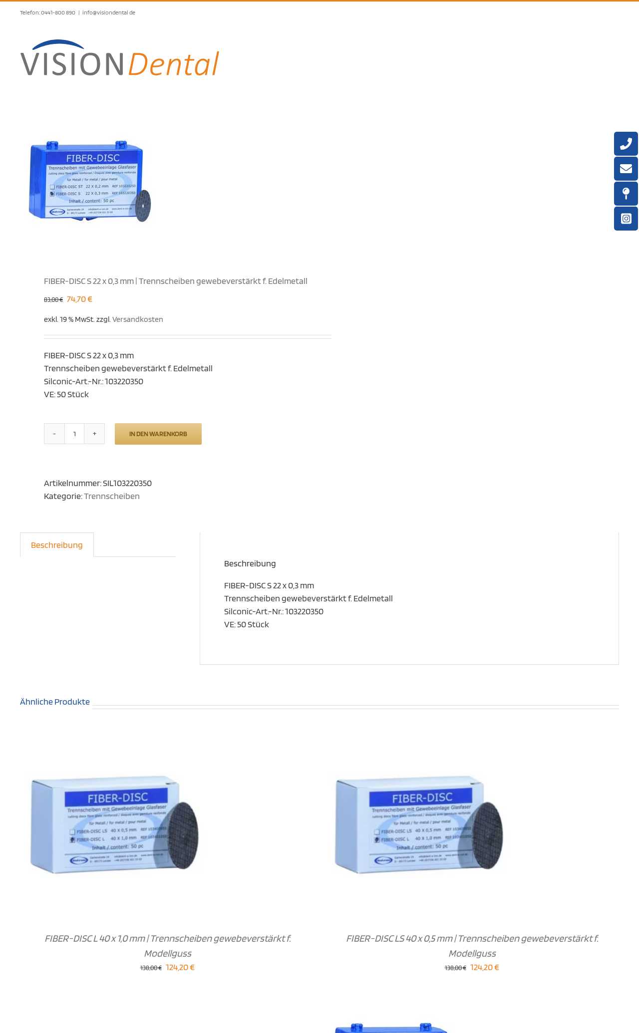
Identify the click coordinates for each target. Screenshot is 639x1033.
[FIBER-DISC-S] (164, 180)
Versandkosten (137, 319)
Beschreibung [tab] (57, 544)
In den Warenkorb (158, 434)
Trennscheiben (112, 496)
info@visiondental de (108, 12)
